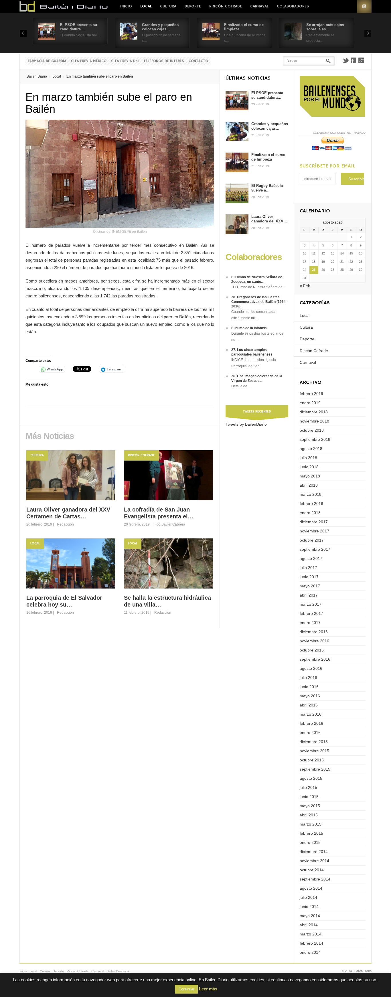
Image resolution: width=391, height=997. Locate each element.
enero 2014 (310, 952)
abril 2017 (309, 595)
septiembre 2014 (315, 879)
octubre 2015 (312, 760)
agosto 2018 (311, 448)
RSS (364, 6)
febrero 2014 (311, 943)
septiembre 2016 (315, 659)
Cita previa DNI (125, 61)
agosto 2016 (311, 668)
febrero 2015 (311, 833)
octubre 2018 (312, 430)
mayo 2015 (310, 805)
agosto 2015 (311, 778)
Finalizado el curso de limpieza (268, 157)
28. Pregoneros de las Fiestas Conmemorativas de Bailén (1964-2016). (259, 301)
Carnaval (259, 6)
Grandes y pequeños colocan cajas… (160, 27)
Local (146, 6)
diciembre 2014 (314, 851)
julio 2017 (308, 567)
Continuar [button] (186, 989)
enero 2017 (310, 622)
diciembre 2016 (314, 631)
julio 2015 (308, 787)
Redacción (65, 524)
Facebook (353, 60)
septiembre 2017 (315, 549)
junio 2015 (309, 796)
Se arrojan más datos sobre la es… (325, 27)
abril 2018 (309, 485)
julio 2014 (308, 897)
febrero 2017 (311, 613)
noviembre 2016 (314, 641)
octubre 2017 (312, 540)
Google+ (362, 60)
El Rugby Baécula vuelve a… (267, 187)
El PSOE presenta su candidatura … (78, 27)
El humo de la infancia (249, 328)
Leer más (208, 988)
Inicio (126, 6)
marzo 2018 (310, 494)
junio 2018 (309, 467)
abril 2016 (309, 705)
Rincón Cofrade (225, 6)
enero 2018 (310, 512)
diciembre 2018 (314, 412)
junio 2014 (309, 906)
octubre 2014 (312, 870)
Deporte (193, 6)
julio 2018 (308, 457)
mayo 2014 (310, 915)
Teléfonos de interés (163, 61)
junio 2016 (309, 686)
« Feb (305, 285)
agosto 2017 (311, 558)
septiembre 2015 (315, 769)
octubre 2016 (312, 650)
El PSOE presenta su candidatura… (267, 95)
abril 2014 (309, 925)
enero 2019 (310, 402)
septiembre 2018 (315, 439)
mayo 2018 (310, 476)
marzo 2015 (310, 824)
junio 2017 (309, 576)
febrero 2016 (311, 723)
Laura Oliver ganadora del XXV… (269, 218)
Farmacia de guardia (47, 61)
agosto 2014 (311, 888)
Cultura (168, 6)
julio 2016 (308, 677)
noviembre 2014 (314, 860)
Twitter (345, 60)
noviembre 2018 (314, 421)
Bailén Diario (37, 76)
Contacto (198, 61)
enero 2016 (310, 732)
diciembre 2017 (314, 522)
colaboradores (293, 6)
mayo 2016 (310, 696)
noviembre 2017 (314, 531)
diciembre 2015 (314, 741)
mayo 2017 (310, 586)
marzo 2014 (310, 934)
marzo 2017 (310, 604)
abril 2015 (309, 815)
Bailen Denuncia (118, 971)
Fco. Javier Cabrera (170, 524)
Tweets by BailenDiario (246, 424)
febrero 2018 (311, 503)
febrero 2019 (311, 393)
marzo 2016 (310, 714)
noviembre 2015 (314, 751)
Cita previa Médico (88, 61)
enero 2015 (310, 842)
